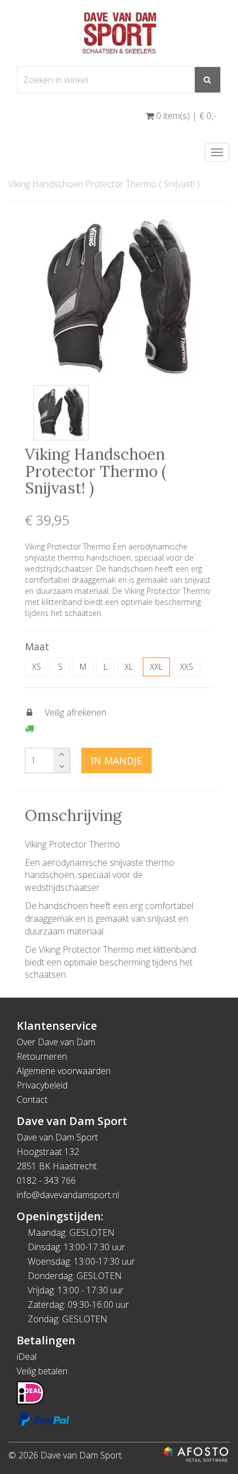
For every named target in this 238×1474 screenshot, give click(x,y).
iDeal (27, 1356)
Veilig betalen (42, 1371)
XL (129, 666)
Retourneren (42, 1056)
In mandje (116, 760)
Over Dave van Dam (56, 1042)
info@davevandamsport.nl (68, 1195)
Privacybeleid (42, 1085)
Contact (32, 1099)
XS (36, 666)
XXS (186, 666)
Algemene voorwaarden (64, 1071)
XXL (156, 666)
